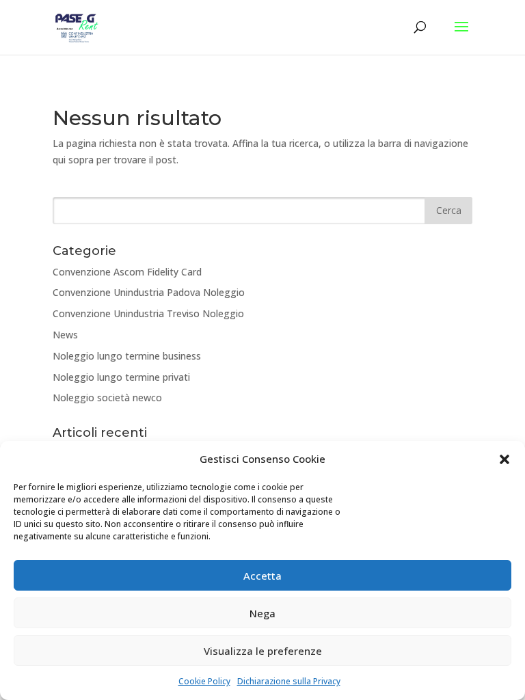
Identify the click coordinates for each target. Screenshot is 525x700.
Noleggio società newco (107, 397)
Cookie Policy (204, 681)
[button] (504, 459)
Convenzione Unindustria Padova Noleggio (149, 292)
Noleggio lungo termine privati (121, 377)
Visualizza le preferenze (263, 651)
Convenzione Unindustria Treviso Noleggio (148, 313)
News (65, 334)
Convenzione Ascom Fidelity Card (127, 271)
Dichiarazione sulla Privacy (288, 681)
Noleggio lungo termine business (127, 355)
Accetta (262, 575)
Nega (262, 613)
